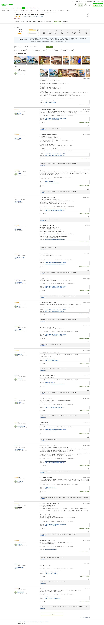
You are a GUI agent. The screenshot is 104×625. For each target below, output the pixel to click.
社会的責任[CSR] (33, 621)
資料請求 (47, 621)
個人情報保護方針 (25, 621)
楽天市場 (94, 1)
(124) (41, 21)
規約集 (43, 621)
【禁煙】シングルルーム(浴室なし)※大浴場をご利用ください (55, 155)
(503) (57, 21)
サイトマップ (83, 1)
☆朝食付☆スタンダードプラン (50, 100)
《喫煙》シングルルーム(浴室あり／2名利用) (52, 119)
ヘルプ (73, 1)
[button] (20, 60)
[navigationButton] (88, 60)
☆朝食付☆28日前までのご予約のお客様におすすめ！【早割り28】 (56, 118)
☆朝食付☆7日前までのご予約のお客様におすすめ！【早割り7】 (55, 461)
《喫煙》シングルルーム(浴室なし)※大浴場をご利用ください (55, 335)
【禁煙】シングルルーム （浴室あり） (51, 573)
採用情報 (39, 621)
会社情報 (19, 621)
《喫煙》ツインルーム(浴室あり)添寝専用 (51, 360)
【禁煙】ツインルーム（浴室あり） (50, 102)
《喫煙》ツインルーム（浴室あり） (50, 525)
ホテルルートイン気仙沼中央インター (29, 14)
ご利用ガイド (78, 1)
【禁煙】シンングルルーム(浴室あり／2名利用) (52, 598)
